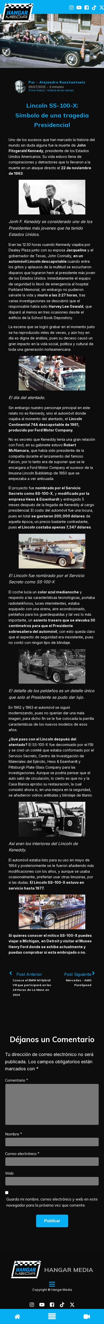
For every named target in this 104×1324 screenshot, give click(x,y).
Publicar (52, 1221)
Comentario (16, 1080)
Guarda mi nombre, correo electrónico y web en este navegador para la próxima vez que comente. (52, 1202)
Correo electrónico (22, 1153)
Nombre (13, 1134)
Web (9, 1173)
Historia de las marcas (60, 90)
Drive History (36, 90)
